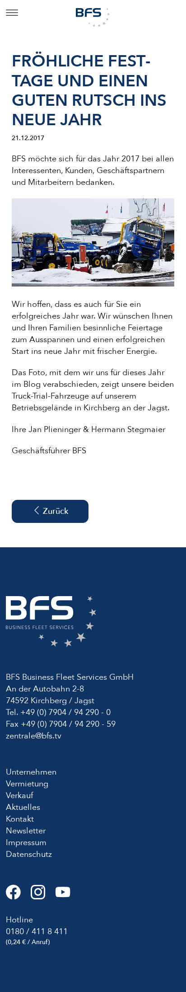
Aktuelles (23, 807)
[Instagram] (43, 896)
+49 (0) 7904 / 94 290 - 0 (65, 712)
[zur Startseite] (93, 17)
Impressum (26, 842)
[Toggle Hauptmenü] (12, 13)
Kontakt (20, 819)
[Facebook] (18, 896)
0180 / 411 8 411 (37, 931)
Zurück (54, 511)
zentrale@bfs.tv (33, 736)
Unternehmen (31, 772)
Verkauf (19, 795)
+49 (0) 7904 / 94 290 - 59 (68, 724)
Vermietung (27, 784)
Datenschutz (29, 854)
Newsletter (26, 831)
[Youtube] (67, 896)
